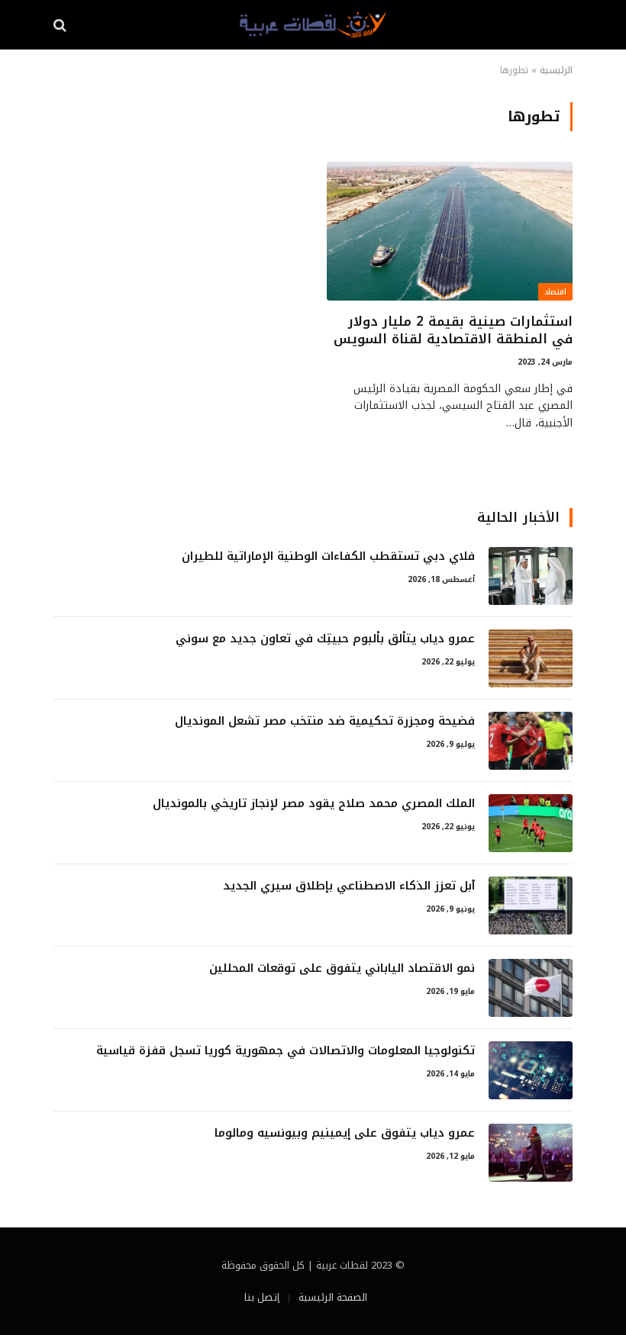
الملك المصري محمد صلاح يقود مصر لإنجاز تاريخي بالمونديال (314, 804)
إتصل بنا (261, 1297)
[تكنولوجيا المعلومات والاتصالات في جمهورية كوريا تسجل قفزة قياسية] (531, 1070)
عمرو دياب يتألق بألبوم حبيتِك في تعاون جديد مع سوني (325, 639)
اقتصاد (555, 292)
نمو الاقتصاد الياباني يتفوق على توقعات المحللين (342, 968)
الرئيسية (556, 70)
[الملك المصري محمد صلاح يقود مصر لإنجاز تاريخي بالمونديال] (531, 823)
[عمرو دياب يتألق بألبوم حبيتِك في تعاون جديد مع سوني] (531, 658)
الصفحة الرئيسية (332, 1297)
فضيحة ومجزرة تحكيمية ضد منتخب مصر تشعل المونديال (325, 721)
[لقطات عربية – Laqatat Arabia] (313, 25)
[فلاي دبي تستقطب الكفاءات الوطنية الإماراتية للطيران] (531, 576)
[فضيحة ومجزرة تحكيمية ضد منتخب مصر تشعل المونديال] (531, 741)
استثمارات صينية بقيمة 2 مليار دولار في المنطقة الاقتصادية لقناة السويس (453, 330)
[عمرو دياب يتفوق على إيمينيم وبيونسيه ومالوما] (531, 1153)
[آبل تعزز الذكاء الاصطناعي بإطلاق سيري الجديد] (531, 905)
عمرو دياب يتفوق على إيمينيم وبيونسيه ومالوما (345, 1133)
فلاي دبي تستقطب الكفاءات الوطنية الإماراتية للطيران (328, 556)
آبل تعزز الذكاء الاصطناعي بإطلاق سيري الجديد (349, 886)
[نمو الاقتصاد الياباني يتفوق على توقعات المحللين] (531, 988)
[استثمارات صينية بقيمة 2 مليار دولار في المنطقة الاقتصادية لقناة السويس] (450, 231)
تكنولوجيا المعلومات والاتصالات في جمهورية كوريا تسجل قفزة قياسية (285, 1051)
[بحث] (61, 25)
